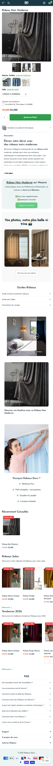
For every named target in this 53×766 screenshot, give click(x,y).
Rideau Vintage (29, 596)
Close (8, 3)
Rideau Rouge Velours (31, 651)
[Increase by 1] (8, 115)
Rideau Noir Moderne (10, 544)
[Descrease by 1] (8, 119)
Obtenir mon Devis (26, 205)
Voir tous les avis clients (26, 273)
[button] (16, 67)
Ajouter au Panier (30, 117)
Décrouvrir (6, 669)
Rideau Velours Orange (10, 596)
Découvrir (6, 607)
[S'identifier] (44, 3)
